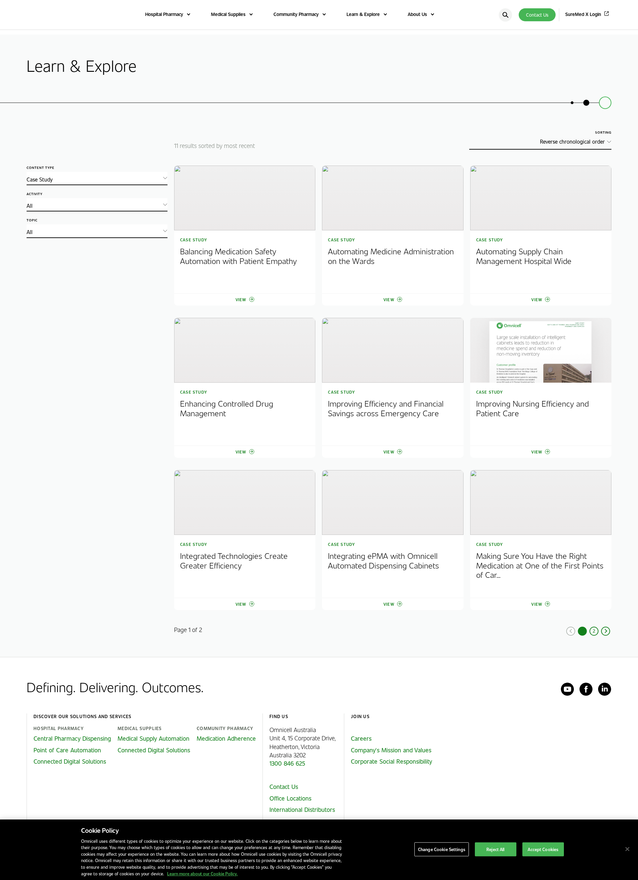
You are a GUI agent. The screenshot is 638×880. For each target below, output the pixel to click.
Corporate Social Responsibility (391, 761)
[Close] (627, 849)
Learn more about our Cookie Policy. (202, 873)
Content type (40, 168)
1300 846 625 (287, 763)
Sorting (603, 132)
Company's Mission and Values (391, 750)
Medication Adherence (226, 738)
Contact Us (537, 15)
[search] (505, 15)
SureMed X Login (583, 14)
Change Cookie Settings (441, 849)
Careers (361, 738)
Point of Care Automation (67, 750)
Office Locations (290, 798)
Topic (32, 220)
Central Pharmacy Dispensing (72, 738)
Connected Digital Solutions (70, 761)
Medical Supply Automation (153, 738)
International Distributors (302, 810)
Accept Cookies (543, 849)
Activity (35, 194)
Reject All (495, 849)
